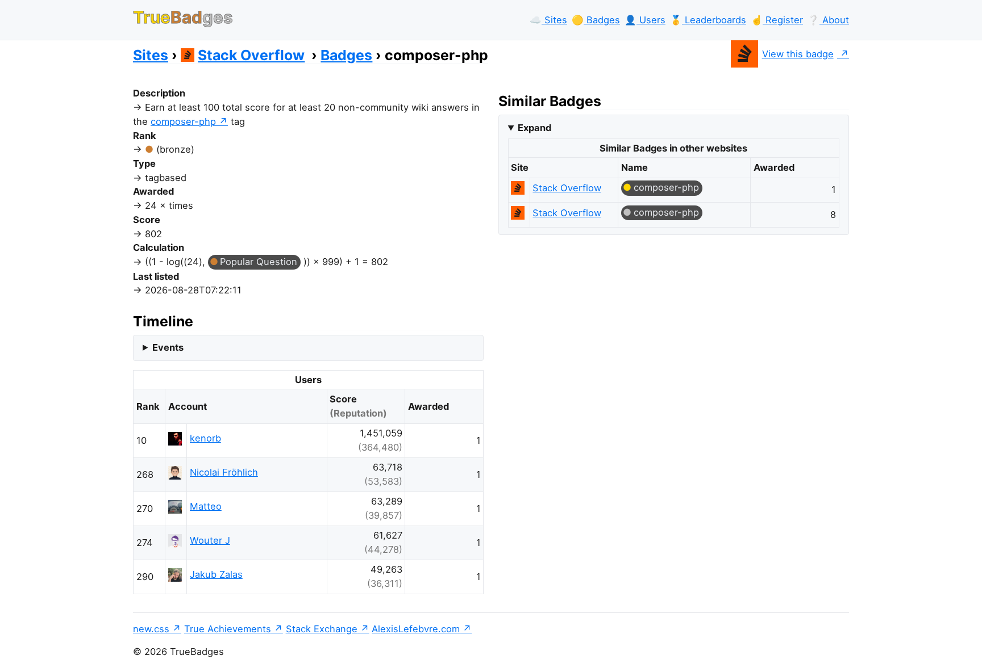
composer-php (183, 121)
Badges (346, 55)
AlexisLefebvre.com (416, 629)
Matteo (206, 506)
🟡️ (596, 20)
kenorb (205, 438)
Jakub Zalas (216, 574)
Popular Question (258, 261)
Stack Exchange (321, 629)
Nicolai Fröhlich (224, 472)
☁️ (548, 20)
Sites (150, 55)
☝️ (777, 20)
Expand (534, 127)
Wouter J (210, 540)
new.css (151, 629)
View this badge (798, 54)
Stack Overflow (251, 55)
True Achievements (227, 629)
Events (168, 347)
